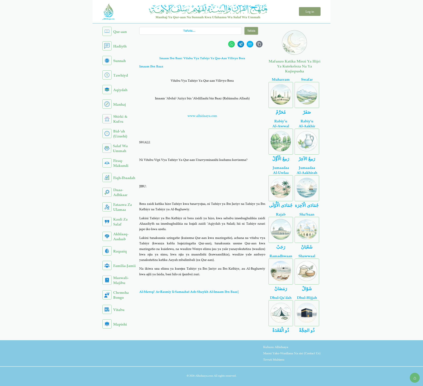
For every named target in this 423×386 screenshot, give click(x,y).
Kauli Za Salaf (120, 221)
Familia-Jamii (124, 266)
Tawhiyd (120, 75)
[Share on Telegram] (240, 44)
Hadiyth (120, 46)
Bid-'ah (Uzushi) (120, 133)
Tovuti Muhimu (273, 359)
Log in (310, 11)
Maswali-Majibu (121, 280)
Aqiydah (120, 90)
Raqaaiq (120, 251)
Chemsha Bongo (121, 295)
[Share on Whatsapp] (231, 44)
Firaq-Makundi (120, 163)
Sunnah (119, 61)
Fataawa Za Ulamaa (122, 207)
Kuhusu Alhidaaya (275, 347)
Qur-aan (120, 31)
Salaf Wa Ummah (120, 148)
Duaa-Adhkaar (120, 192)
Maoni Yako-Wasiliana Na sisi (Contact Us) (292, 353)
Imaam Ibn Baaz (151, 66)
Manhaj (119, 104)
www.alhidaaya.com (202, 116)
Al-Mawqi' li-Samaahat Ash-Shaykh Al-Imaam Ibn (189, 292)
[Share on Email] (250, 44)
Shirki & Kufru (120, 119)
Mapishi (120, 324)
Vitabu (118, 309)
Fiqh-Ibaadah (124, 178)
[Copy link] (259, 44)
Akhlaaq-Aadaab (120, 236)
